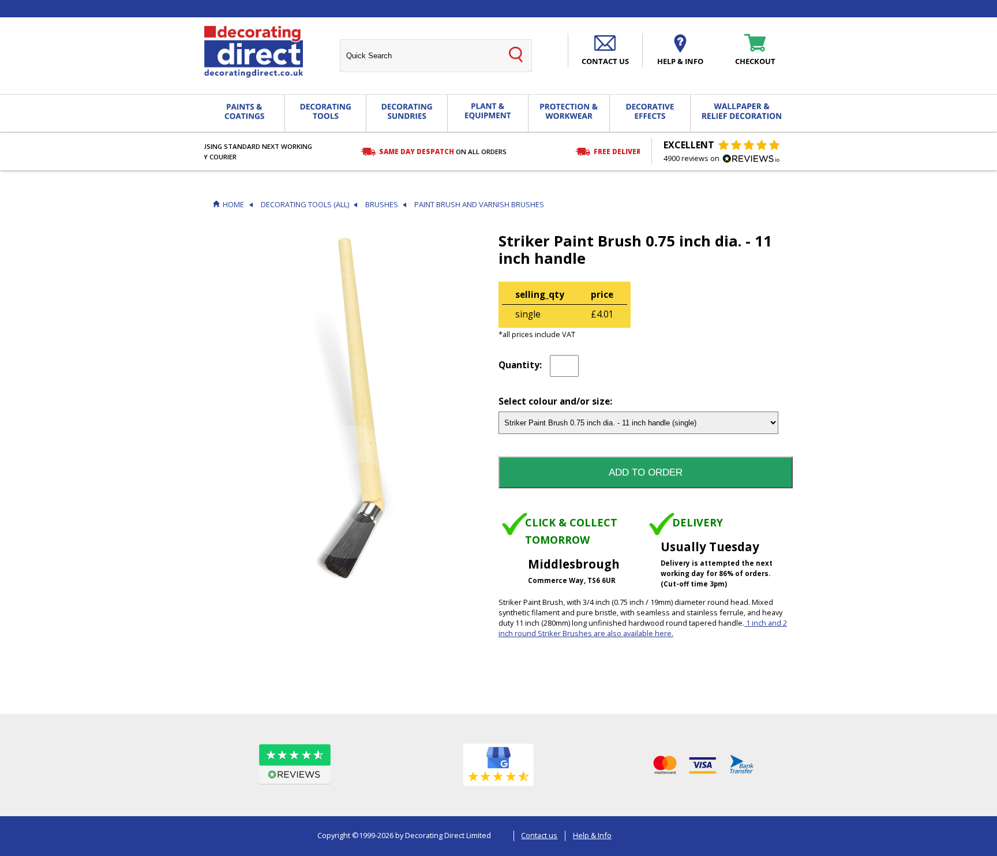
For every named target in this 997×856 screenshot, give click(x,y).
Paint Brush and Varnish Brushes (479, 205)
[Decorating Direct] (253, 52)
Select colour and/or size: (555, 402)
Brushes (381, 205)
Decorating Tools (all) (305, 205)
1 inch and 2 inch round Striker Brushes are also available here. (642, 628)
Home (233, 205)
